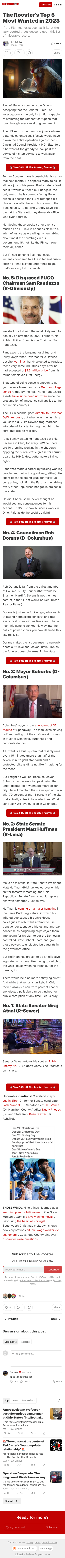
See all (9, 1501)
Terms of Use (48, 1277)
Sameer (14, 1372)
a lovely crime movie (39, 1216)
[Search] (59, 1400)
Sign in (58, 4)
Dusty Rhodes (51, 1109)
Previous (13, 1318)
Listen (57, 43)
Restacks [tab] (25, 1341)
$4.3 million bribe (36, 370)
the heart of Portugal (31, 1221)
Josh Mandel (11, 1105)
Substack (19, 1554)
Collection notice (49, 1542)
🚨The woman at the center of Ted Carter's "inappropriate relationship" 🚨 (23, 1445)
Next (54, 1318)
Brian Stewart (38, 1114)
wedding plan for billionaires (21, 1212)
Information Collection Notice (35, 1280)
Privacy (29, 1542)
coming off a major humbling (37, 908)
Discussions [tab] (28, 1400)
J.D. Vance (52, 1105)
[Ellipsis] (60, 1372)
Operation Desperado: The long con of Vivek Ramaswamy (24, 1475)
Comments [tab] (10, 1341)
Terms (37, 1542)
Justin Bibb (10, 1100)
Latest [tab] (15, 1400)
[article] (32, 1421)
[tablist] (17, 1342)
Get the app (46, 1548)
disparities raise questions (20, 1239)
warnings (20, 361)
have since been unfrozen (29, 396)
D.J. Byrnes (16, 42)
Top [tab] (6, 1400)
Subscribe (45, 4)
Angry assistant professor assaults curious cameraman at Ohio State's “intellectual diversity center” (23, 1414)
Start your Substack (26, 1548)
